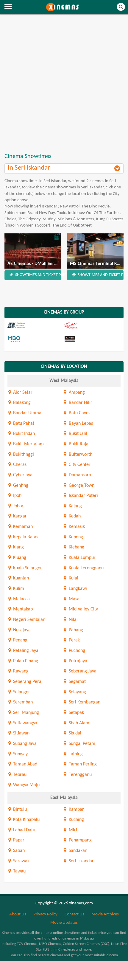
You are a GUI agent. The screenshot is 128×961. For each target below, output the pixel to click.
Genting (20, 485)
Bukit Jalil (77, 433)
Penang (19, 640)
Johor (18, 506)
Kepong (75, 537)
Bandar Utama (26, 413)
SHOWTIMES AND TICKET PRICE (37, 275)
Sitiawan (20, 733)
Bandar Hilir (80, 402)
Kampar (76, 809)
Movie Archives (105, 914)
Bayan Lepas (80, 423)
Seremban (22, 702)
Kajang (75, 506)
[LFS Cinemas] (91, 339)
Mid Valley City (83, 609)
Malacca (21, 599)
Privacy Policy (45, 914)
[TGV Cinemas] (91, 325)
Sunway (20, 754)
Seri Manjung (25, 712)
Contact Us (74, 914)
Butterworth (80, 454)
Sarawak (20, 861)
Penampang (79, 840)
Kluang (19, 557)
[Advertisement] (64, 84)
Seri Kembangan (84, 702)
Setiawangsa (24, 723)
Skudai (74, 733)
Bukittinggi (23, 454)
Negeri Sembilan (28, 619)
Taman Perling (82, 764)
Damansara (79, 475)
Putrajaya (77, 661)
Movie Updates (64, 922)
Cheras (19, 464)
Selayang (77, 692)
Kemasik (76, 526)
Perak (73, 640)
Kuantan (20, 578)
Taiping (75, 754)
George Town (81, 485)
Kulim (18, 588)
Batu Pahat (23, 423)
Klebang (76, 547)
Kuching (76, 819)
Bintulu (19, 809)
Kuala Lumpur (81, 557)
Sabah (18, 850)
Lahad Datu (23, 830)
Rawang (20, 671)
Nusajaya (21, 630)
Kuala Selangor (27, 568)
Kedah (74, 516)
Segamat (76, 681)
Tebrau (19, 774)
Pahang (75, 630)
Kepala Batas (25, 537)
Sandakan (77, 850)
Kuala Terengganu (85, 568)
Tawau (19, 871)
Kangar (19, 516)
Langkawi (77, 588)
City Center (79, 464)
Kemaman (22, 526)
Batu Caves (79, 413)
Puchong (76, 650)
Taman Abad (24, 764)
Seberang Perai (27, 681)
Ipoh (16, 495)
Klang (18, 547)
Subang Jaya (24, 743)
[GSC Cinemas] (35, 325)
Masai (74, 599)
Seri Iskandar (80, 861)
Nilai (72, 619)
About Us (17, 914)
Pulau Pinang (25, 661)
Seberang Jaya (82, 671)
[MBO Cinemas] (35, 339)
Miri (72, 830)
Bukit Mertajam (28, 444)
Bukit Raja (78, 444)
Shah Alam (78, 723)
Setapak (76, 712)
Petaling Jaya (25, 650)
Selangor (21, 692)
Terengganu (79, 774)
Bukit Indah (23, 433)
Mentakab (22, 609)
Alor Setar (22, 392)
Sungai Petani (81, 743)
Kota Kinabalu (26, 819)
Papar (18, 840)
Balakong (21, 402)
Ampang (76, 392)
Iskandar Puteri (83, 495)
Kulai (73, 578)
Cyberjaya (22, 475)
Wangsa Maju (26, 785)
